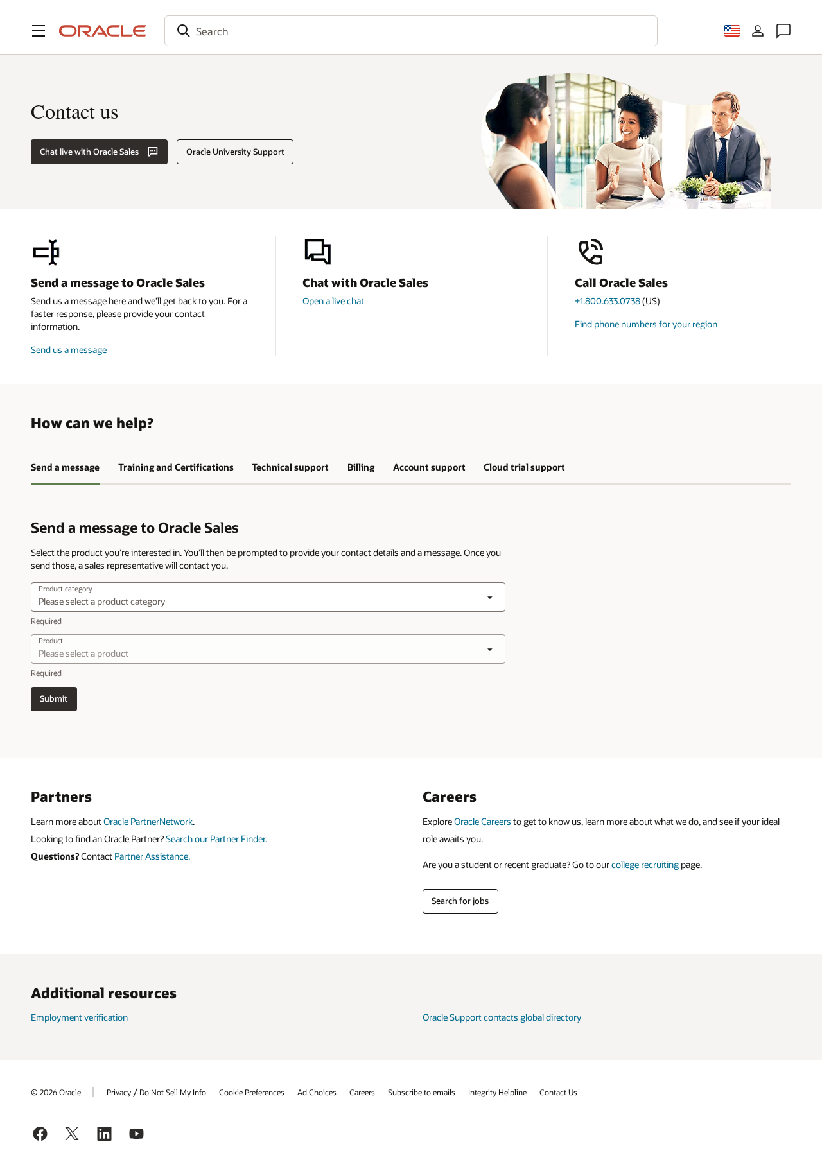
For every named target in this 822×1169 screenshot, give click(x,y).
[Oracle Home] (103, 30)
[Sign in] (757, 31)
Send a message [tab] (65, 467)
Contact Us (558, 1092)
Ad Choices (317, 1092)
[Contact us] (783, 31)
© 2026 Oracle (56, 1092)
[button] (38, 31)
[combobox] (411, 30)
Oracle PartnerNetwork (148, 821)
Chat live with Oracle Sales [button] (89, 151)
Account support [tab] (429, 467)
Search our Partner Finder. (216, 839)
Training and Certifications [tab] (176, 467)
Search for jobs (460, 901)
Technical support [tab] (290, 467)
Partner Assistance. (152, 856)
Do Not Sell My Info (172, 1092)
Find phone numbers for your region (646, 324)
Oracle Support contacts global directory (502, 1017)
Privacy (119, 1092)
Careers (362, 1092)
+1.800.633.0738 (607, 301)
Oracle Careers (482, 821)
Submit (53, 698)
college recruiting (645, 864)
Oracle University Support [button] (235, 151)
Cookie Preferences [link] (251, 1092)
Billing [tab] (360, 467)
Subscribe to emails (421, 1092)
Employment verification (79, 1017)
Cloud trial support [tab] (524, 467)
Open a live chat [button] (333, 301)
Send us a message (69, 349)
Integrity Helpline (497, 1092)
